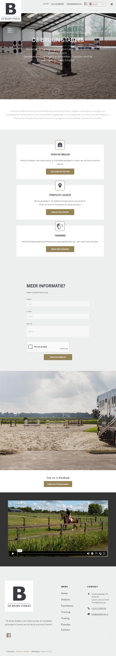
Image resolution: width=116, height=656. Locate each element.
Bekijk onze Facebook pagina (58, 484)
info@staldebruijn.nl (100, 614)
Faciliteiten (67, 605)
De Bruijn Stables (23, 651)
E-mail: (29, 311)
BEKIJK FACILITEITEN (60, 212)
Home (64, 593)
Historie (65, 599)
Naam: (29, 299)
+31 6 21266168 (99, 608)
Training (65, 611)
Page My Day (46, 651)
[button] (112, 4)
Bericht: (29, 324)
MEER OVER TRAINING (60, 249)
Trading (65, 618)
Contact (65, 629)
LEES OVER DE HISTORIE (60, 171)
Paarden (65, 624)
